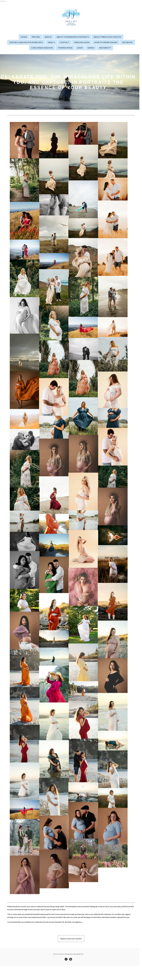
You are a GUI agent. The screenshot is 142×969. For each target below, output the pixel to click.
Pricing (36, 37)
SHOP (80, 48)
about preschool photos (107, 37)
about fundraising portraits (73, 37)
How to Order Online (105, 42)
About (48, 37)
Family (91, 48)
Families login (81, 42)
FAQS (50, 42)
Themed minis (65, 48)
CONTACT (64, 42)
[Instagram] (70, 959)
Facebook (127, 42)
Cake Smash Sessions (42, 48)
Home (24, 37)
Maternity (105, 48)
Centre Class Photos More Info (26, 42)
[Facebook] (66, 959)
